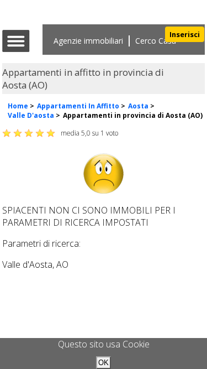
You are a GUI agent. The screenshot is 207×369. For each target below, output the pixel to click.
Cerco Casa (155, 40)
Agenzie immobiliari (88, 40)
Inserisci (184, 34)
